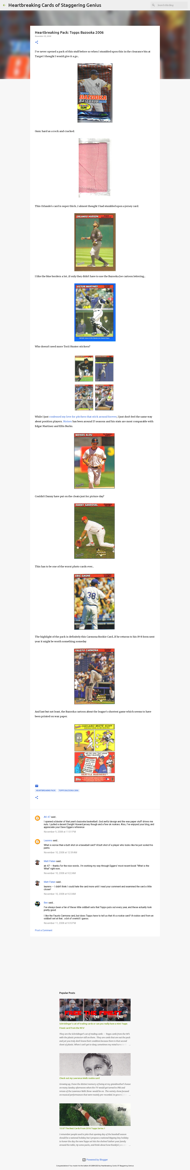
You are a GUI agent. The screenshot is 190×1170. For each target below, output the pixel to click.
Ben (46, 902)
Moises (67, 421)
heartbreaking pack (45, 790)
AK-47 (47, 817)
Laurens (48, 840)
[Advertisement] (95, 961)
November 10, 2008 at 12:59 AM (60, 852)
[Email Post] (36, 787)
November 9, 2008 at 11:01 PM (60, 831)
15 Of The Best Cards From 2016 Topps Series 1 (82, 1128)
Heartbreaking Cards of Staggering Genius (54, 5)
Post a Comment (43, 930)
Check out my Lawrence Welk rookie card (79, 1078)
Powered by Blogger (97, 1159)
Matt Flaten (50, 861)
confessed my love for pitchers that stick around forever (83, 416)
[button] (36, 42)
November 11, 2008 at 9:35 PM (60, 923)
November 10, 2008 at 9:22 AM (60, 873)
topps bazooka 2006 (68, 790)
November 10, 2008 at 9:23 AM (60, 894)
